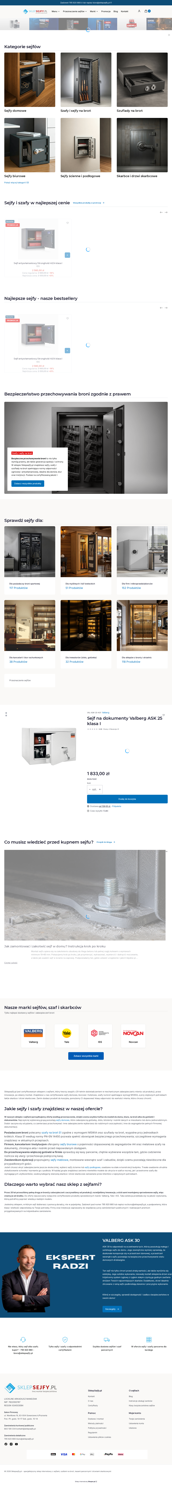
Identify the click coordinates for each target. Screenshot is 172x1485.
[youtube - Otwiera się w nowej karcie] (16, 1444)
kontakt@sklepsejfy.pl (26, 1429)
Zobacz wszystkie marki (86, 1056)
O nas (90, 1401)
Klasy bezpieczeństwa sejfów (142, 1405)
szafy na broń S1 (51, 1132)
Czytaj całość (10, 962)
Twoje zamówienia (137, 1419)
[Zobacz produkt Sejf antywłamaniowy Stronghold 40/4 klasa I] (67, 255)
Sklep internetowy (85, 1481)
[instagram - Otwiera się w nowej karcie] (11, 1444)
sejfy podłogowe (93, 1167)
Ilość (89, 783)
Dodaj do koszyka (127, 799)
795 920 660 (75, 2)
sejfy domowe (62, 1120)
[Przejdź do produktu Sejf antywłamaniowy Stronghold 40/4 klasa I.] (38, 239)
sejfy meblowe (59, 1159)
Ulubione (133, 1428)
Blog (131, 1396)
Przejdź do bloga (104, 842)
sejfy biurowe (68, 1144)
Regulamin (92, 1432)
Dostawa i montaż (96, 1419)
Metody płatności (95, 1423)
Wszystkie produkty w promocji (87, 203)
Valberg (105, 712)
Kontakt (91, 1396)
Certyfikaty (93, 1405)
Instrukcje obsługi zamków (140, 1401)
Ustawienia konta (136, 1423)
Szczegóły (110, 1309)
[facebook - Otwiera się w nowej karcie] (6, 1444)
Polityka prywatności (97, 1428)
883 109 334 (10, 1429)
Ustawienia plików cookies (100, 1437)
